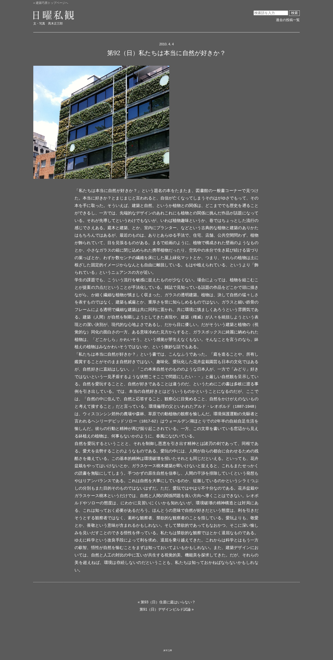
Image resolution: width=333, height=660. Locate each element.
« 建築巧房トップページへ (50, 3)
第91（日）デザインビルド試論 (165, 609)
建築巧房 (168, 654)
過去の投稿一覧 (288, 20)
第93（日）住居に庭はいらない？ (168, 602)
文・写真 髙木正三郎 (48, 23)
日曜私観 (49, 15)
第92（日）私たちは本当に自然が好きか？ (166, 53)
